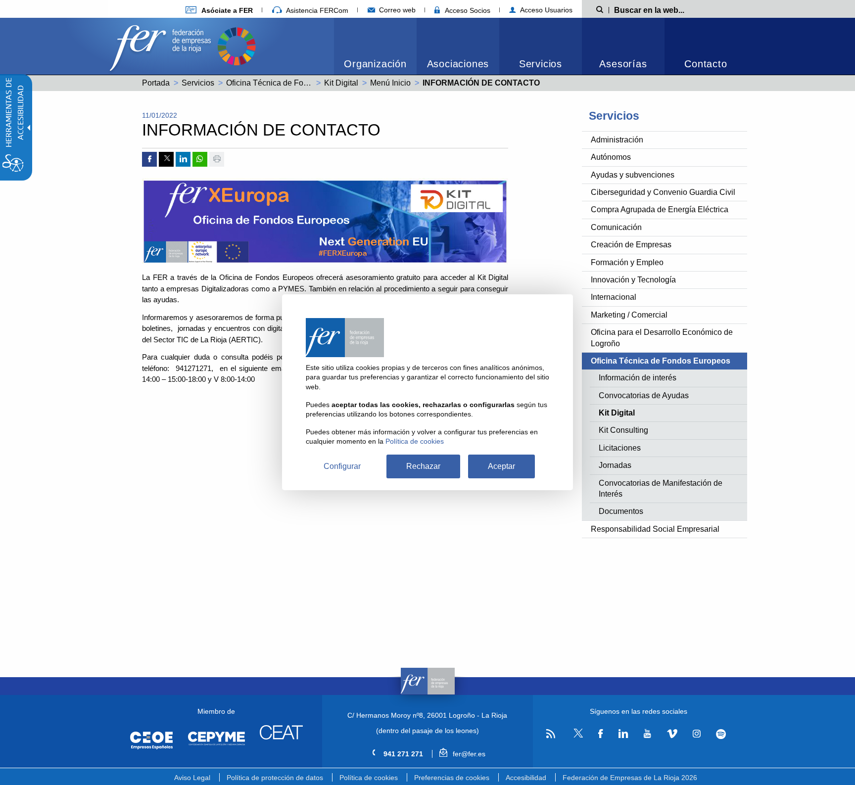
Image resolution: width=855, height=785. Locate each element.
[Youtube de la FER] (647, 733)
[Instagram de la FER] (696, 733)
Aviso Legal (192, 778)
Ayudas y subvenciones (632, 175)
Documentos (621, 511)
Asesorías (623, 63)
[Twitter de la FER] (576, 735)
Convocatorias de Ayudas (644, 395)
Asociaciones (458, 63)
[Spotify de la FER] (721, 733)
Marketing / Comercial (629, 315)
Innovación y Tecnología (633, 280)
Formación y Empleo (627, 262)
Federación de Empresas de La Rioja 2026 (630, 778)
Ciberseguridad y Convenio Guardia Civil (663, 192)
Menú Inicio (390, 83)
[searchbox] (665, 9)
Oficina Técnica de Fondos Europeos (291, 83)
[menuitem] (219, 10)
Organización (375, 63)
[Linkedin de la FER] (623, 733)
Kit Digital (341, 83)
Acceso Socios (466, 10)
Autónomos (611, 157)
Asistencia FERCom (316, 10)
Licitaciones (620, 448)
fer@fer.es (468, 754)
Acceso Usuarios (545, 10)
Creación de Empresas (631, 244)
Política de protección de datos (275, 778)
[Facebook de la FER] (601, 733)
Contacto (705, 63)
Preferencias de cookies (451, 778)
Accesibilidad (526, 778)
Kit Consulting (623, 430)
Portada (156, 83)
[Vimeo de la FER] (672, 733)
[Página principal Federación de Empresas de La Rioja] (162, 45)
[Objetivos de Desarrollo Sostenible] (236, 45)
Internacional (613, 297)
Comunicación (616, 227)
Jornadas (615, 465)
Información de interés (637, 377)
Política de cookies (368, 778)
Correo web (396, 10)
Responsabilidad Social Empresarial (655, 529)
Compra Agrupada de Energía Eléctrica (659, 209)
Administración (617, 140)
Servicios (540, 63)
